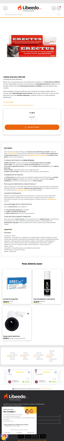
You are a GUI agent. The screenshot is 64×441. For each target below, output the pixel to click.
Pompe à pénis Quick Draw (11, 336)
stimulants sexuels (22, 190)
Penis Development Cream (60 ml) (44, 299)
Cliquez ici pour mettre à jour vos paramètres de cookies (32, 440)
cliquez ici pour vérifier (46, 388)
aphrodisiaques (51, 199)
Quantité (32, 117)
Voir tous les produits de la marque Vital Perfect (18, 105)
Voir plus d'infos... (8, 102)
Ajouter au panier (33, 127)
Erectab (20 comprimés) (10, 299)
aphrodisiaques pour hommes (36, 155)
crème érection (12, 153)
